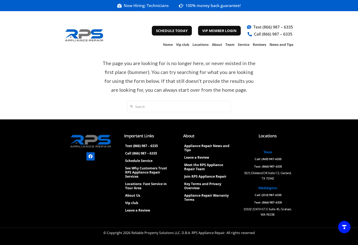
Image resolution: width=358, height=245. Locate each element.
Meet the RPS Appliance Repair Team (203, 167)
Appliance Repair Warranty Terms (206, 197)
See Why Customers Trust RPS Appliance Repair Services (146, 172)
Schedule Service (138, 160)
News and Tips (281, 44)
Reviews (259, 44)
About (217, 44)
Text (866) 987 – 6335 (141, 146)
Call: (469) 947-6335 (268, 159)
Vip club (182, 44)
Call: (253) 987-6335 (268, 195)
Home (168, 44)
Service (243, 44)
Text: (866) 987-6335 (268, 166)
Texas (267, 152)
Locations (200, 44)
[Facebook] (90, 156)
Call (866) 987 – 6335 (141, 153)
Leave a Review (137, 210)
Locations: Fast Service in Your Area (146, 186)
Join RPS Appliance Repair (205, 176)
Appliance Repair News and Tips (206, 148)
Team (230, 44)
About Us (132, 195)
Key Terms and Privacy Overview (202, 186)
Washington (267, 188)
